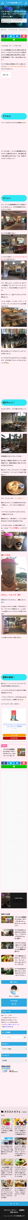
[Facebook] (4, 36)
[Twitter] (11, 36)
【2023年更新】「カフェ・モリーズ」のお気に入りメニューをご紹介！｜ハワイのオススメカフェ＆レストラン (7, 1172)
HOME (4, 29)
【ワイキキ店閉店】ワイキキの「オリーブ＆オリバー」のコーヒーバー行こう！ (9, 752)
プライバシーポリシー (10, 1210)
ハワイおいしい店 (12, 29)
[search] (25, 1037)
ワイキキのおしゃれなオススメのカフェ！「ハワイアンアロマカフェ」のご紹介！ (20, 934)
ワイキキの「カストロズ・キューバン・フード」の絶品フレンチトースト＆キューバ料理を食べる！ (20, 1130)
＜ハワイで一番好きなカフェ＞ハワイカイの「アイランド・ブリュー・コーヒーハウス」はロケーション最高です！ (20, 1151)
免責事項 (21, 1210)
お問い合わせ (14, 1212)
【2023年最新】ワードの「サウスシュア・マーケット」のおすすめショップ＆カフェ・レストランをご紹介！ (7, 1193)
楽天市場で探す (14, 738)
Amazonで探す (14, 735)
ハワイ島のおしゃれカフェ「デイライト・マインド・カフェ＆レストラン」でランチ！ (20, 960)
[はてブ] (17, 36)
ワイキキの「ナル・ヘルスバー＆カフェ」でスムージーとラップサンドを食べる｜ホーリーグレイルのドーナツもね (20, 1172)
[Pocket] (24, 36)
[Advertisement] (14, 94)
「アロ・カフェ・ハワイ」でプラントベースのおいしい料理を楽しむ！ (6, 1129)
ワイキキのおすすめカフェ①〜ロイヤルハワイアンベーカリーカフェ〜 (20, 972)
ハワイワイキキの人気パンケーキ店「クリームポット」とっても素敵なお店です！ (20, 947)
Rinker (16, 728)
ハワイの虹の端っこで (14, 3)
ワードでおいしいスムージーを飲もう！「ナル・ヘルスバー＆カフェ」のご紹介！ (20, 1192)
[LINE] (14, 39)
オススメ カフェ (7, 21)
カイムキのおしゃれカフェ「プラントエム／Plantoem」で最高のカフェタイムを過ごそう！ (7, 1150)
